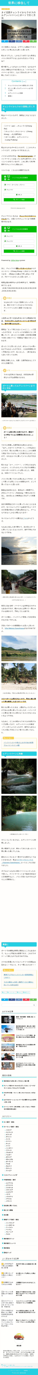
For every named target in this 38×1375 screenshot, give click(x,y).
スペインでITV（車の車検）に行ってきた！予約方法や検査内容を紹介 (19, 1108)
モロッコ (9, 1168)
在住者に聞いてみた (10, 1205)
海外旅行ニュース (10, 1243)
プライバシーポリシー (15, 1370)
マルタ (8, 1163)
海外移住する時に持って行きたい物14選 (16, 1081)
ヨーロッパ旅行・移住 (11, 1126)
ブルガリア (9, 1152)
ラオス (19, 992)
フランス (9, 1150)
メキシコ (9, 1201)
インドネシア (10, 1223)
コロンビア (9, 1189)
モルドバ (9, 1166)
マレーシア (9, 1232)
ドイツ (8, 1145)
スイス (8, 1139)
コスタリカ (9, 1187)
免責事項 (26, 1370)
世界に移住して (19, 3)
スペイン (9, 1141)
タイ (4, 992)
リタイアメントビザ (10, 1175)
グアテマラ (9, 1185)
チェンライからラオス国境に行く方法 (20, 85)
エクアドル (9, 1183)
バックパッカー (11, 992)
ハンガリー (9, 1148)
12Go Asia (19, 208)
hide (24, 81)
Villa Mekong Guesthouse (14, 628)
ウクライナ (9, 1132)
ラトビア (9, 1170)
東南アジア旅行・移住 (11, 1219)
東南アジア (26, 992)
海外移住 (7, 1248)
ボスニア (9, 1157)
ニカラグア (9, 1192)
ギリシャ (9, 1136)
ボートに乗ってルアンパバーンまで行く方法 (20, 89)
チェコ (8, 1143)
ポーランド (9, 1161)
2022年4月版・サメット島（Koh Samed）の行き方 (20, 1094)
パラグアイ (9, 1196)
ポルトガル (9, 1159)
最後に (10, 96)
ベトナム (9, 1229)
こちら (25, 518)
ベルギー (9, 1155)
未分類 (6, 1215)
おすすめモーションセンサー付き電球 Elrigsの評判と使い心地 (20, 1101)
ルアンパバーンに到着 (15, 93)
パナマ (8, 1194)
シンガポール (10, 1225)
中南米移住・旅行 (10, 1180)
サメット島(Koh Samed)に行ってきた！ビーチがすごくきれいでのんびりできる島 (19, 1087)
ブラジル (9, 1199)
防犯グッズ (7, 1252)
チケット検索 (20, 199)
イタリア (9, 1130)
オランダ (9, 1134)
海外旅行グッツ (9, 1238)
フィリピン (9, 1227)
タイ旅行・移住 (5, 8)
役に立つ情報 (8, 1210)
